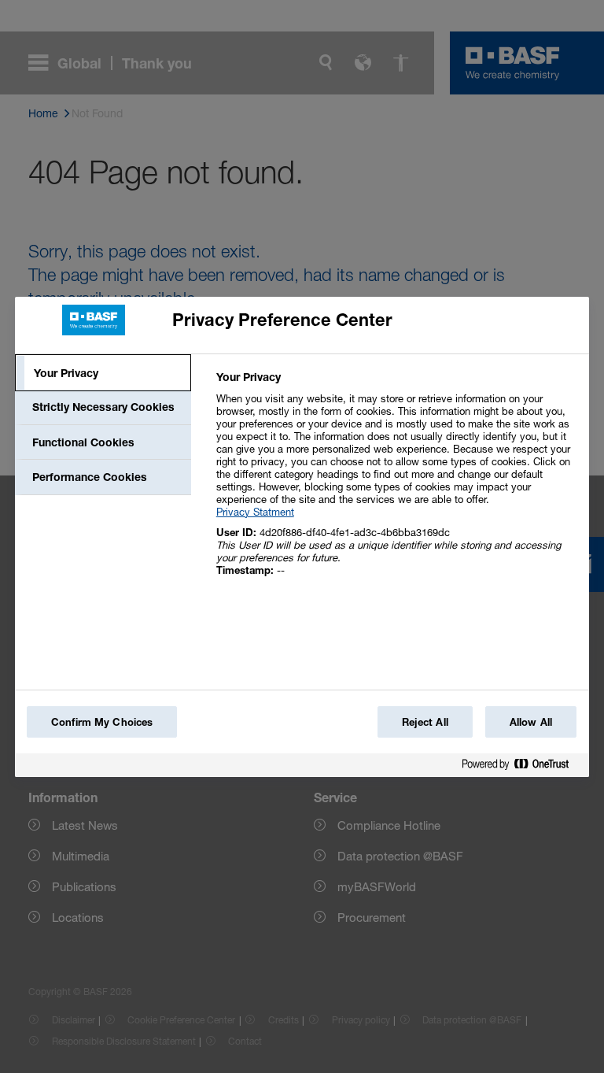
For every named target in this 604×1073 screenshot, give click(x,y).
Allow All (531, 722)
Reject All (425, 722)
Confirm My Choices (102, 722)
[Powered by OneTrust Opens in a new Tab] (521, 767)
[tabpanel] (396, 482)
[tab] (103, 373)
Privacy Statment (255, 511)
